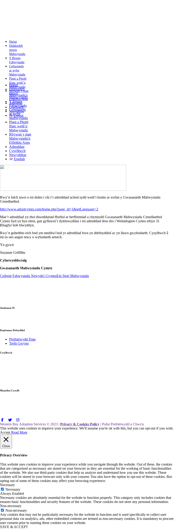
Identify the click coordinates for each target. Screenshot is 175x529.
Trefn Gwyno (19, 343)
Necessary (12, 489)
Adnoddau (16, 147)
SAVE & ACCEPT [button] (14, 527)
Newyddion (17, 155)
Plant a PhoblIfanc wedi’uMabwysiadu (18, 126)
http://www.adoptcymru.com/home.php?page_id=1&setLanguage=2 (49, 209)
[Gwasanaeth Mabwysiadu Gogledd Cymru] (23, 34)
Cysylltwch (17, 151)
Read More (19, 432)
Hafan (13, 85)
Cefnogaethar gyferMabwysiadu (18, 114)
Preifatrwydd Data (22, 339)
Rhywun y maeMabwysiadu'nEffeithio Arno (20, 138)
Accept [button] (5, 432)
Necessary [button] (7, 485)
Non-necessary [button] (10, 506)
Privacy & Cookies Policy (79, 424)
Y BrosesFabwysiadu (18, 103)
